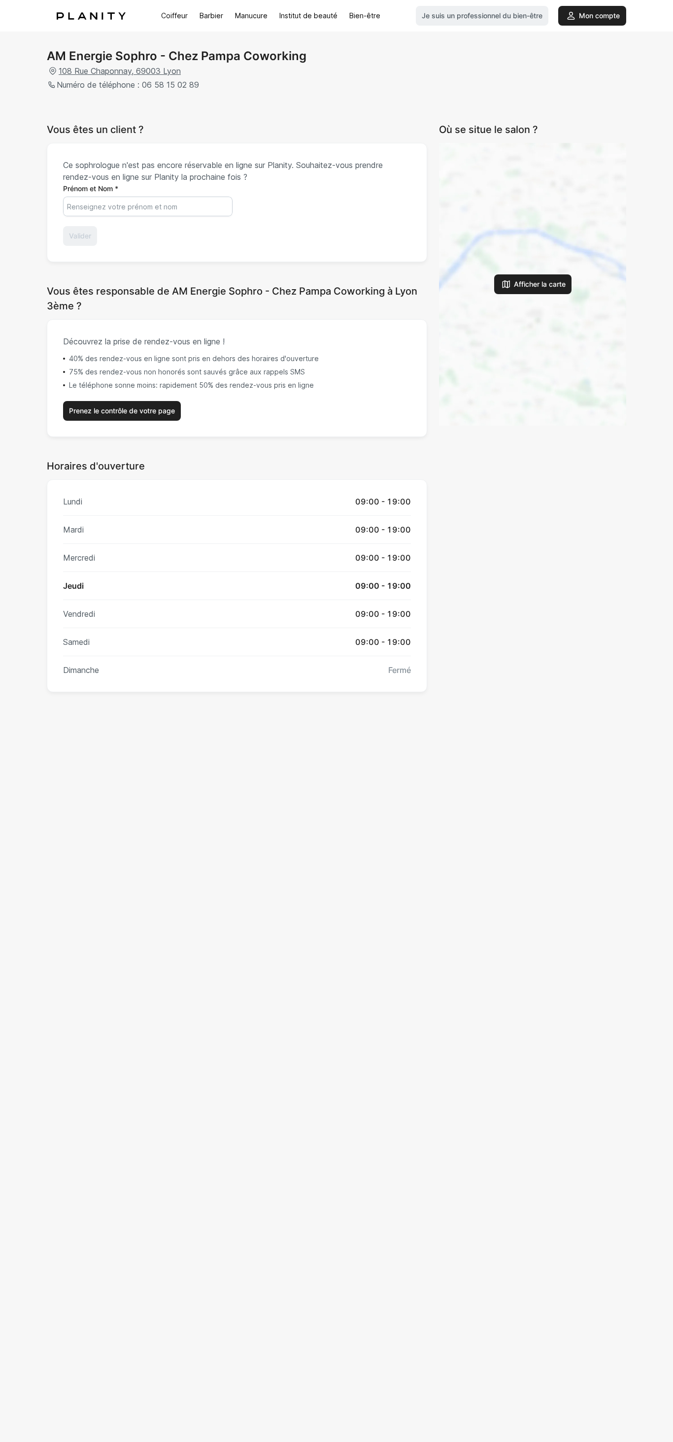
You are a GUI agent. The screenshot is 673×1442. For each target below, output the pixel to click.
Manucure (251, 15)
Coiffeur (174, 15)
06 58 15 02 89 (170, 85)
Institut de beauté (308, 15)
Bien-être (364, 15)
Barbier (211, 15)
